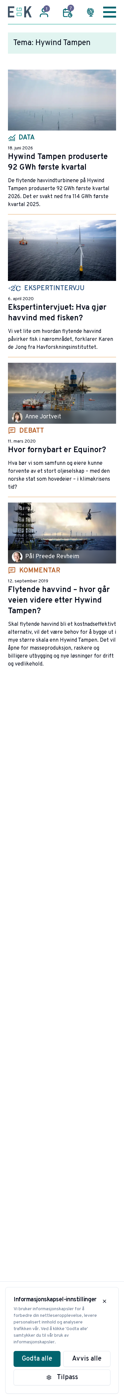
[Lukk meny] (109, 12)
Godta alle (37, 1359)
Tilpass (67, 1377)
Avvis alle (87, 1359)
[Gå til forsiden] (20, 12)
